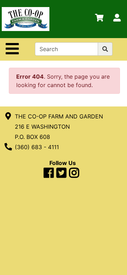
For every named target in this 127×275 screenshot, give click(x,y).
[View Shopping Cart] (99, 19)
